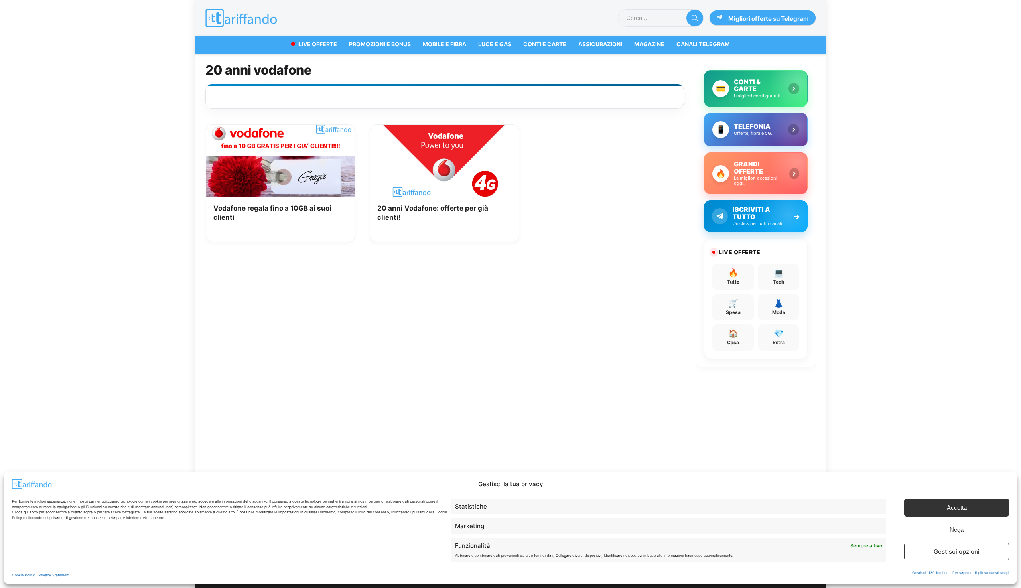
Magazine (649, 44)
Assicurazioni (600, 44)
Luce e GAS (494, 44)
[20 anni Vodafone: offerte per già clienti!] (444, 130)
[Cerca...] (694, 18)
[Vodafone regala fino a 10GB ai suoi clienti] (280, 130)
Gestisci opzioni (957, 551)
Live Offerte (317, 44)
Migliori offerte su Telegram (768, 18)
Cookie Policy (23, 575)
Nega (957, 529)
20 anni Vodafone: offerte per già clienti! (432, 213)
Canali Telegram (703, 44)
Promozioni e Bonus (380, 44)
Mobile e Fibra (444, 44)
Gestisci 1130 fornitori (930, 572)
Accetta (957, 507)
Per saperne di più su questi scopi (980, 572)
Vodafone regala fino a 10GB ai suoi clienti (272, 213)
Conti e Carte (544, 44)
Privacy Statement (54, 575)
